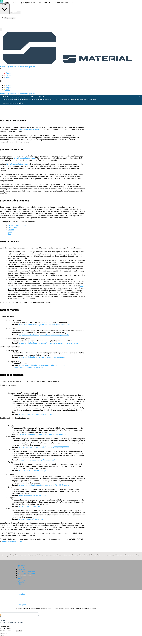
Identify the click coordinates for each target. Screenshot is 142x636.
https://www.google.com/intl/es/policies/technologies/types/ (43, 434)
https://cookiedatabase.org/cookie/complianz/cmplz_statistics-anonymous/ (49, 343)
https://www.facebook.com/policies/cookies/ (37, 460)
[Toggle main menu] (1, 29)
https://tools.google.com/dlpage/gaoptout (35, 414)
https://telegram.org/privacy (30, 506)
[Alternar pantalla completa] (4, 633)
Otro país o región (10, 18)
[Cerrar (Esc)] (1, 633)
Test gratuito (30, 67)
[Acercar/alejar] (6, 633)
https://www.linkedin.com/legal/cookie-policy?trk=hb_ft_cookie (44, 485)
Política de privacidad (26, 573)
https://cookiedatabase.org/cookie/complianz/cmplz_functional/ (44, 324)
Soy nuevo (21, 67)
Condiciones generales (27, 571)
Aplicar (20, 630)
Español (8, 73)
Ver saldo (21, 565)
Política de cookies (25, 575)
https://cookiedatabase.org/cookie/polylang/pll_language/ (42, 357)
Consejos (21, 567)
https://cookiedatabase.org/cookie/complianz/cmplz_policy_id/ (44, 335)
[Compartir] (2, 633)
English (8, 75)
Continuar (13, 13)
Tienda (2, 67)
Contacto (13, 67)
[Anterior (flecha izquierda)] (1, 635)
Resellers (21, 582)
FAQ (7, 67)
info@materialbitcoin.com (12, 541)
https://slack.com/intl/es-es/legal (32, 496)
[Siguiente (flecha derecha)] (2, 635)
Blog (20, 578)
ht (19, 447)
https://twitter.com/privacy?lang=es (33, 470)
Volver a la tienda (17, 622)
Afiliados (21, 584)
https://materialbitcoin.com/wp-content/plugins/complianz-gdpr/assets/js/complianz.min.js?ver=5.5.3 (39, 366)
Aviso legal (22, 569)
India (7, 77)
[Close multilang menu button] (19, 12)
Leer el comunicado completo (13, 103)
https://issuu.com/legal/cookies (31, 519)
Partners (21, 580)
